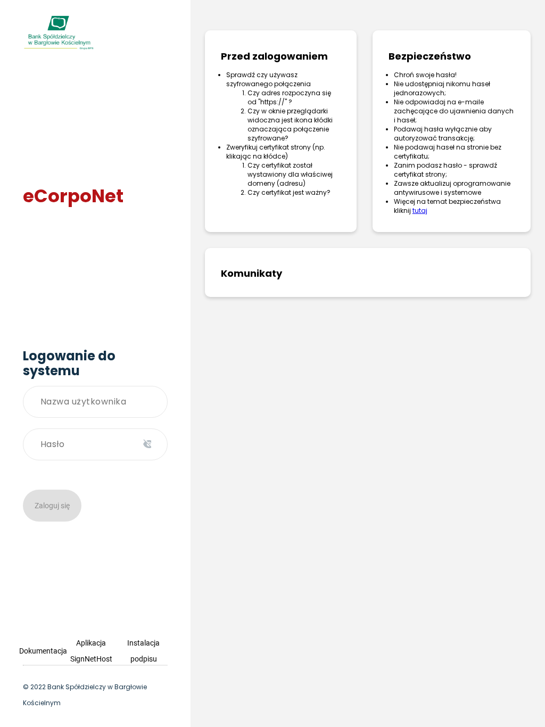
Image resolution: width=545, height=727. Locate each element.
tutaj (419, 210)
